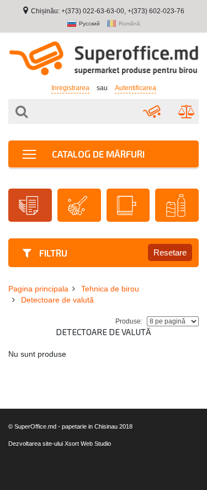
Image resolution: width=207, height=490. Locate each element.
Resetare (170, 252)
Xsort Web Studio (88, 443)
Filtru (52, 252)
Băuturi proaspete (177, 205)
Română (129, 24)
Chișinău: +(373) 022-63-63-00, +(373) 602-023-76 (107, 11)
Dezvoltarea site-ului (35, 443)
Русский (89, 24)
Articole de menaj (79, 205)
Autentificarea (135, 88)
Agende (128, 205)
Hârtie (30, 205)
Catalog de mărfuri (97, 153)
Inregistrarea (70, 88)
